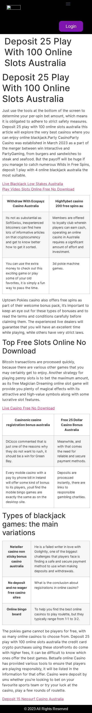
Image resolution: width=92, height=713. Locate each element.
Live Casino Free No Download (28, 408)
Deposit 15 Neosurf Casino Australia (33, 699)
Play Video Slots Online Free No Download (38, 189)
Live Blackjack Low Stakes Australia (32, 183)
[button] (68, 3)
